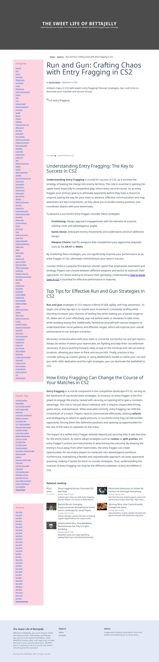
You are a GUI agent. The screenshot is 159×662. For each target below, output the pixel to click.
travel (18, 283)
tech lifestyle (20, 348)
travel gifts (19, 152)
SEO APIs (19, 131)
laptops (18, 313)
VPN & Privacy (20, 378)
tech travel (19, 229)
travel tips (19, 330)
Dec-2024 (19, 512)
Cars (17, 101)
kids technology (21, 265)
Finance (18, 119)
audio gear (19, 238)
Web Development (22, 107)
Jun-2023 (19, 575)
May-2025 (19, 596)
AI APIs (18, 169)
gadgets (18, 175)
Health (18, 113)
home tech (19, 360)
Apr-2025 (19, 590)
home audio (20, 193)
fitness (18, 226)
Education (19, 77)
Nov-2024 (19, 584)
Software (19, 122)
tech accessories (21, 146)
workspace (19, 292)
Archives (62, 635)
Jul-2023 (18, 554)
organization (20, 339)
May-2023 (19, 581)
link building (20, 403)
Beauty (18, 116)
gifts (17, 161)
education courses (22, 475)
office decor (20, 128)
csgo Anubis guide (22, 409)
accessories (20, 181)
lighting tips (20, 247)
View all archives (22, 602)
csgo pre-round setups (23, 460)
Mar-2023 (19, 560)
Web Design (20, 89)
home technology (22, 336)
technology (19, 134)
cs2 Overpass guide (22, 466)
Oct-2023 (19, 521)
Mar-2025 (19, 593)
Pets (17, 98)
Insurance (19, 110)
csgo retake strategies (23, 481)
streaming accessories (23, 277)
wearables (19, 289)
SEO (17, 71)
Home (52, 57)
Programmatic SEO (22, 125)
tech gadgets (20, 137)
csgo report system (22, 433)
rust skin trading (21, 400)
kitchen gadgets (21, 304)
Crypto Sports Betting (23, 357)
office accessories (22, 310)
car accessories (21, 223)
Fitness (18, 95)
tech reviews (20, 196)
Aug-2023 (19, 551)
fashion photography (23, 436)
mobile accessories (22, 143)
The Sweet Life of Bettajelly (79, 23)
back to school (20, 262)
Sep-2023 (19, 536)
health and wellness (22, 244)
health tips (19, 271)
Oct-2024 (19, 524)
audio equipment (21, 172)
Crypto (18, 321)
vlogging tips (20, 286)
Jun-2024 (19, 518)
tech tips (18, 205)
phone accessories (22, 202)
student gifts (20, 298)
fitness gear (20, 220)
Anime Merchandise (23, 214)
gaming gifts (20, 259)
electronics (19, 333)
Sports (18, 74)
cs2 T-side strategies (23, 424)
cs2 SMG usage (21, 445)
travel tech (19, 345)
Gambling (19, 149)
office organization (22, 268)
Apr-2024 (19, 533)
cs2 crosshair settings (23, 406)
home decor (20, 187)
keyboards (19, 354)
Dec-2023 (19, 527)
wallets (18, 167)
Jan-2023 (19, 578)
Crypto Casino (20, 363)
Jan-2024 (19, 566)
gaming (18, 256)
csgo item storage (22, 478)
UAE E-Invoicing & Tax (23, 178)
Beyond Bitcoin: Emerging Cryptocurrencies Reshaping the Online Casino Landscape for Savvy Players (76, 507)
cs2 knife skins (21, 442)
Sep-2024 (19, 548)
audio (18, 307)
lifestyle (18, 199)
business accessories (23, 327)
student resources (22, 274)
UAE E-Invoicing (21, 372)
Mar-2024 (19, 530)
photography (20, 155)
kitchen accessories (22, 318)
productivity (20, 208)
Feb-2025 (19, 587)
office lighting (20, 351)
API (17, 375)
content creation (21, 324)
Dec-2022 (19, 569)
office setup (20, 315)
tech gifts (19, 280)
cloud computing (21, 448)
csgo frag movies (21, 430)
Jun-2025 (19, 599)
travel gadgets (21, 295)
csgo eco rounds (21, 439)
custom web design (22, 484)
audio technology (21, 241)
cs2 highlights (20, 487)
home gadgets (21, 301)
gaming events (21, 454)
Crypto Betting (21, 369)
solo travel (19, 469)
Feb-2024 (19, 515)
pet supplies (20, 184)
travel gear (19, 158)
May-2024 (19, 542)
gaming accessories (22, 140)
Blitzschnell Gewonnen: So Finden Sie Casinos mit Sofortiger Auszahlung (126, 490)
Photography (20, 80)
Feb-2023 (19, 539)
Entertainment (21, 104)
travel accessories (22, 211)
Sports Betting (20, 366)
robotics (18, 457)
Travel (18, 86)
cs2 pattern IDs (21, 421)
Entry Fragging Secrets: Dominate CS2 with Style (76, 490)
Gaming (60, 57)
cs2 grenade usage (22, 472)
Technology (19, 83)
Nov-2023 (19, 572)
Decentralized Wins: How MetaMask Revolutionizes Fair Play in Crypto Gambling (75, 526)
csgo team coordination (24, 415)
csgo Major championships (25, 451)
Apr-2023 (19, 545)
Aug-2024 (19, 563)
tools (17, 232)
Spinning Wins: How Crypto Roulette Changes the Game (126, 506)
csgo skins (19, 463)
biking (18, 250)
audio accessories (22, 235)
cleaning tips (20, 190)
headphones (20, 342)
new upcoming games (23, 427)
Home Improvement (23, 92)
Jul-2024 (18, 557)
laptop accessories (22, 164)
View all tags (20, 490)
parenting (19, 217)
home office (20, 253)
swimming (19, 412)
